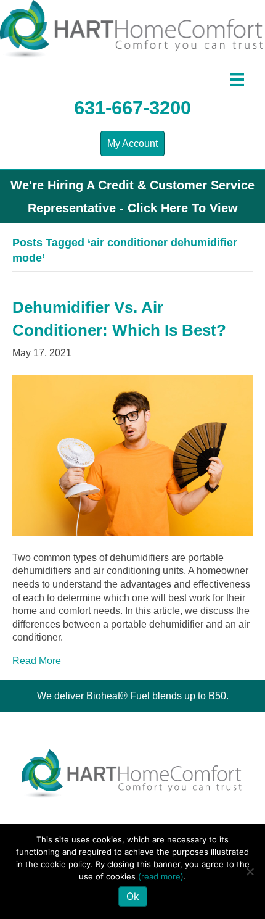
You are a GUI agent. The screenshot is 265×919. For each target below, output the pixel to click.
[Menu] (237, 79)
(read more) (161, 876)
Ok (132, 896)
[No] (249, 871)
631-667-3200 (132, 108)
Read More (36, 660)
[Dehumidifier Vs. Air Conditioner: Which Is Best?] (132, 454)
